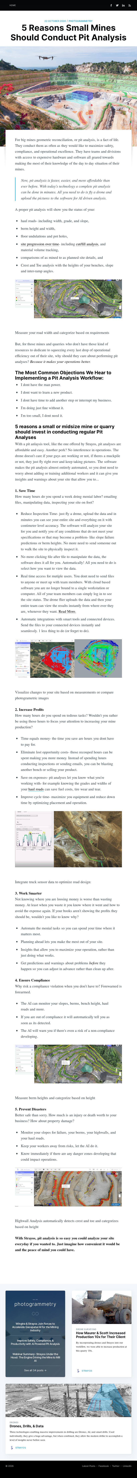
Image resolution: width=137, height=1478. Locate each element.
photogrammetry (81, 21)
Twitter (115, 1466)
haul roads (36, 789)
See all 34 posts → (35, 1370)
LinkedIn (127, 1466)
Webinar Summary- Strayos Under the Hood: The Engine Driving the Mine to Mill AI (35, 1357)
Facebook (104, 1466)
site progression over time (40, 243)
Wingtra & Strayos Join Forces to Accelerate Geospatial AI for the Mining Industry (35, 1327)
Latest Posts (88, 1466)
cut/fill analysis (87, 243)
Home (13, 5)
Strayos (87, 1370)
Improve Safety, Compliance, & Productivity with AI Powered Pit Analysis (35, 1342)
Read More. (67, 611)
